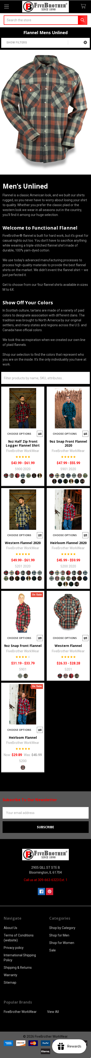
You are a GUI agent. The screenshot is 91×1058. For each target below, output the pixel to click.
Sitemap (10, 982)
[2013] (68, 578)
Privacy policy (14, 948)
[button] (85, 42)
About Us (10, 928)
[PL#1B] (65, 675)
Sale (52, 950)
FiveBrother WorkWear (20, 1012)
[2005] (62, 475)
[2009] (68, 475)
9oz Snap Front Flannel (23, 645)
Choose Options (19, 433)
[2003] (11, 475)
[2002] (57, 475)
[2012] (28, 475)
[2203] (60, 481)
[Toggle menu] (6, 6)
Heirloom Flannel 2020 (68, 543)
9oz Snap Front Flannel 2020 (68, 443)
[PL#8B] (25, 675)
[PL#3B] (20, 675)
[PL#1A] (60, 675)
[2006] (28, 572)
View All (53, 1012)
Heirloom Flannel (23, 737)
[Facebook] (41, 891)
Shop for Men (59, 935)
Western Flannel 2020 (23, 543)
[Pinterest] (49, 891)
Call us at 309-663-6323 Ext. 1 (45, 880)
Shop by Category (62, 928)
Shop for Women (61, 943)
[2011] (79, 475)
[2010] (74, 475)
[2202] (17, 578)
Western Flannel (68, 645)
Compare (40, 434)
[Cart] (84, 6)
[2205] (39, 475)
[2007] (22, 475)
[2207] (22, 481)
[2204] (65, 481)
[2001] (6, 475)
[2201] (34, 475)
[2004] (17, 475)
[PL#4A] (71, 675)
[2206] (76, 481)
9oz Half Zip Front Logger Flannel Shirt (23, 443)
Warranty (10, 975)
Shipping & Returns (18, 967)
